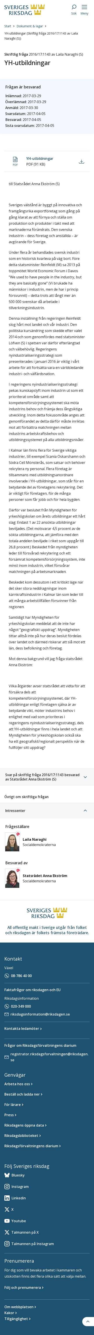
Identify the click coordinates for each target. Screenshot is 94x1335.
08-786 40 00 (21, 975)
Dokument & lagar (30, 26)
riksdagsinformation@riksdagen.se (40, 1014)
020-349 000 (21, 1006)
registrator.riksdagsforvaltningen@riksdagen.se (49, 1057)
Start (7, 26)
